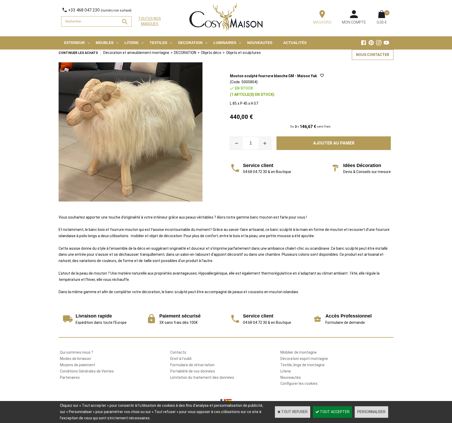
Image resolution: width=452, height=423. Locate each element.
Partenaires (70, 377)
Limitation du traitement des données (202, 377)
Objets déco (211, 53)
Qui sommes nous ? (76, 352)
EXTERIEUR (74, 43)
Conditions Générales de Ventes (87, 371)
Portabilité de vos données (192, 371)
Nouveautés (290, 377)
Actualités (295, 43)
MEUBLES (105, 43)
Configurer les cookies (299, 383)
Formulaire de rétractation (192, 365)
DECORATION (190, 43)
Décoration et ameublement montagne (136, 53)
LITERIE (132, 43)
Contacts (178, 352)
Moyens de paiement (77, 365)
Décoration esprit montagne (304, 359)
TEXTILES (158, 43)
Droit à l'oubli (180, 359)
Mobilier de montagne (298, 352)
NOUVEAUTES (259, 43)
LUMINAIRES (224, 43)
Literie (285, 371)
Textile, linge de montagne (302, 365)
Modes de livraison (75, 359)
